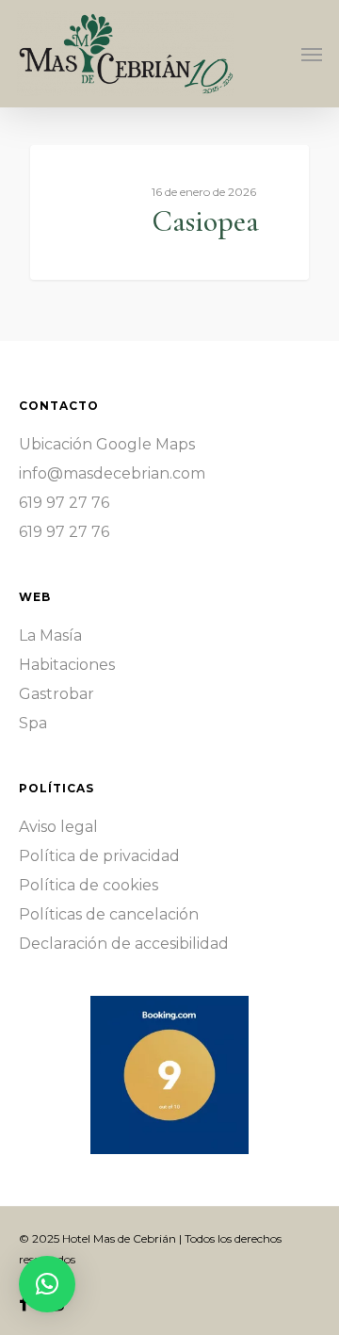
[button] (47, 1284)
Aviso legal (58, 827)
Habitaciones (67, 665)
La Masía (50, 635)
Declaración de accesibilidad (124, 943)
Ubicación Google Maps (107, 444)
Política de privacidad (99, 856)
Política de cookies (88, 885)
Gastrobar (56, 694)
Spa (33, 723)
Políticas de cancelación (109, 914)
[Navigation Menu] (311, 53)
